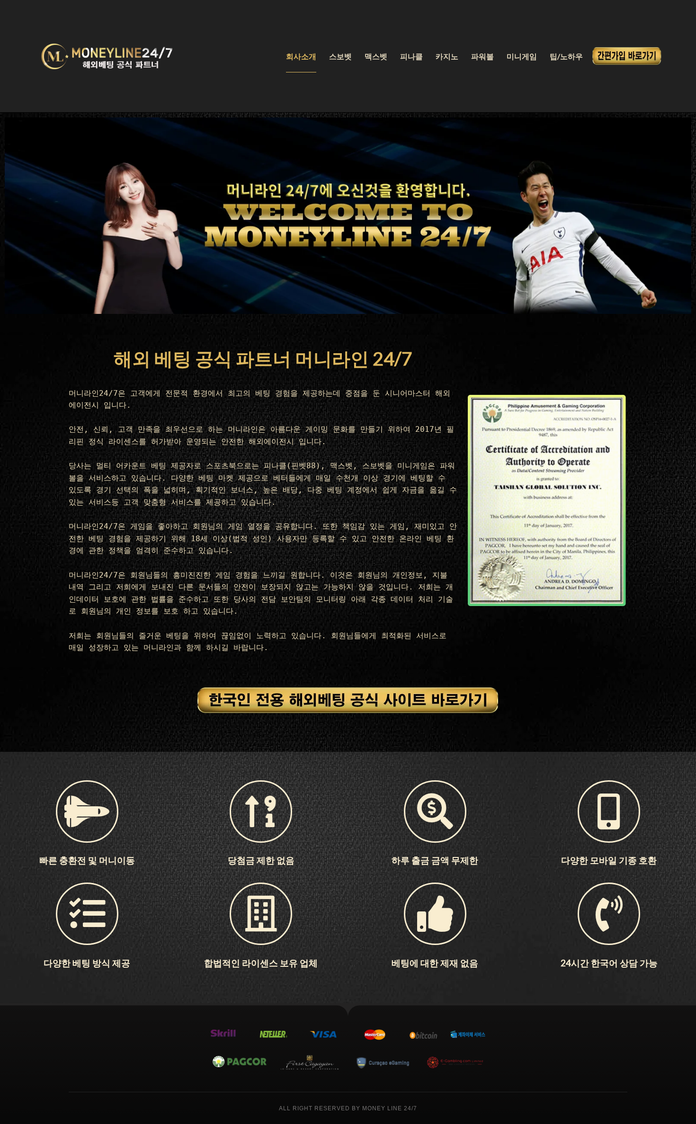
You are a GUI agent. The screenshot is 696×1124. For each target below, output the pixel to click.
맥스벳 (376, 56)
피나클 (411, 56)
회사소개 (301, 56)
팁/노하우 (566, 56)
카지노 (447, 56)
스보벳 (340, 56)
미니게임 (522, 56)
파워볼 (482, 56)
